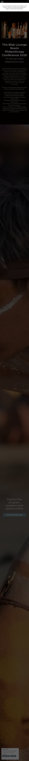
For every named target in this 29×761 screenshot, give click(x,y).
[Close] (28, 1)
